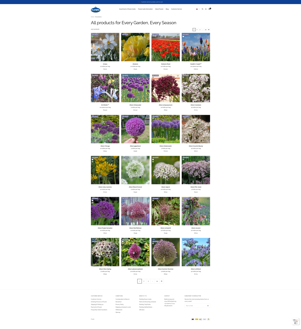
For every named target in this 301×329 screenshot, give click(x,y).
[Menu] (298, 319)
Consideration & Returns (122, 299)
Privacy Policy (120, 304)
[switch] (295, 323)
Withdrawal (119, 310)
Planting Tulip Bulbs (145, 304)
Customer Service (176, 9)
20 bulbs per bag (135, 66)
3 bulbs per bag (135, 107)
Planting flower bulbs (145, 299)
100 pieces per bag (195, 66)
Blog (167, 9)
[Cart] (209, 9)
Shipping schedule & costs (123, 307)
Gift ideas (141, 310)
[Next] (208, 29)
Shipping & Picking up (97, 304)
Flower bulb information (145, 9)
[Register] (208, 305)
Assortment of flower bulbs (127, 9)
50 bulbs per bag (105, 189)
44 (205, 29)
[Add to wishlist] (117, 34)
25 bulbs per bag (196, 107)
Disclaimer (119, 302)
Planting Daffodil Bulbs (145, 307)
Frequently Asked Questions (99, 310)
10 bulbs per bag (105, 66)
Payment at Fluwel (96, 307)
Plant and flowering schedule (147, 302)
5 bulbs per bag (135, 189)
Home (92, 16)
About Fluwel (159, 9)
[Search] (202, 9)
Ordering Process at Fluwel (99, 302)
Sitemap (118, 312)
